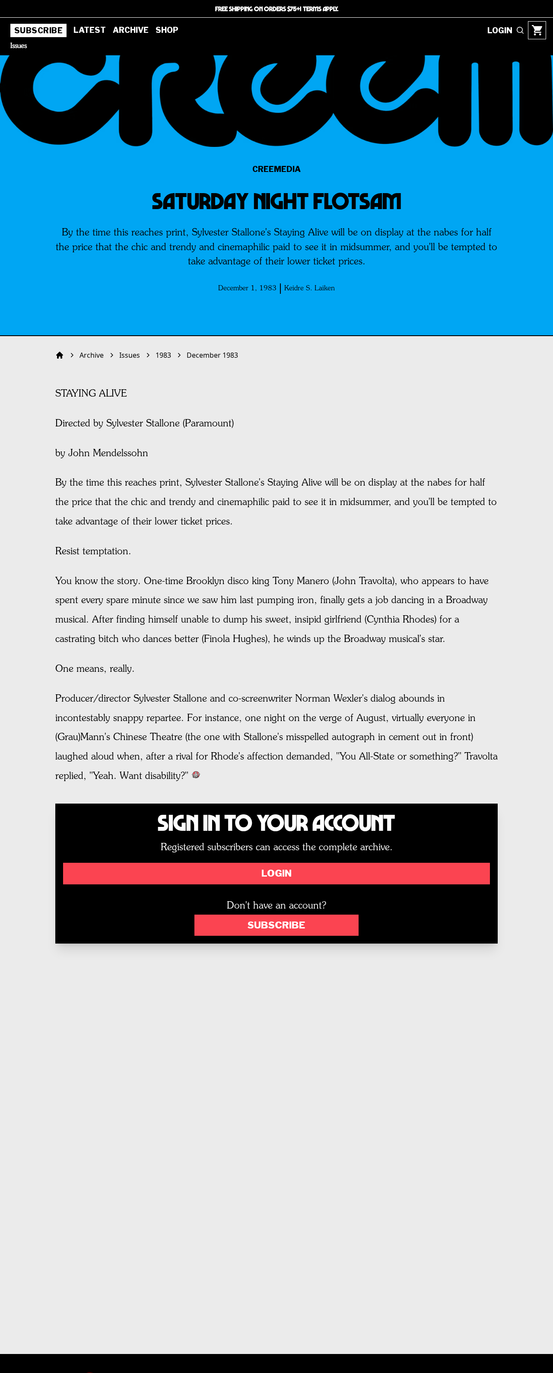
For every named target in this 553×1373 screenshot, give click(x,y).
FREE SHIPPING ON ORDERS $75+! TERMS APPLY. (276, 8)
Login (276, 873)
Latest (89, 30)
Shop (167, 30)
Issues (18, 46)
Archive (131, 30)
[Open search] (520, 30)
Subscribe (38, 30)
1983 (163, 355)
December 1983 (212, 355)
